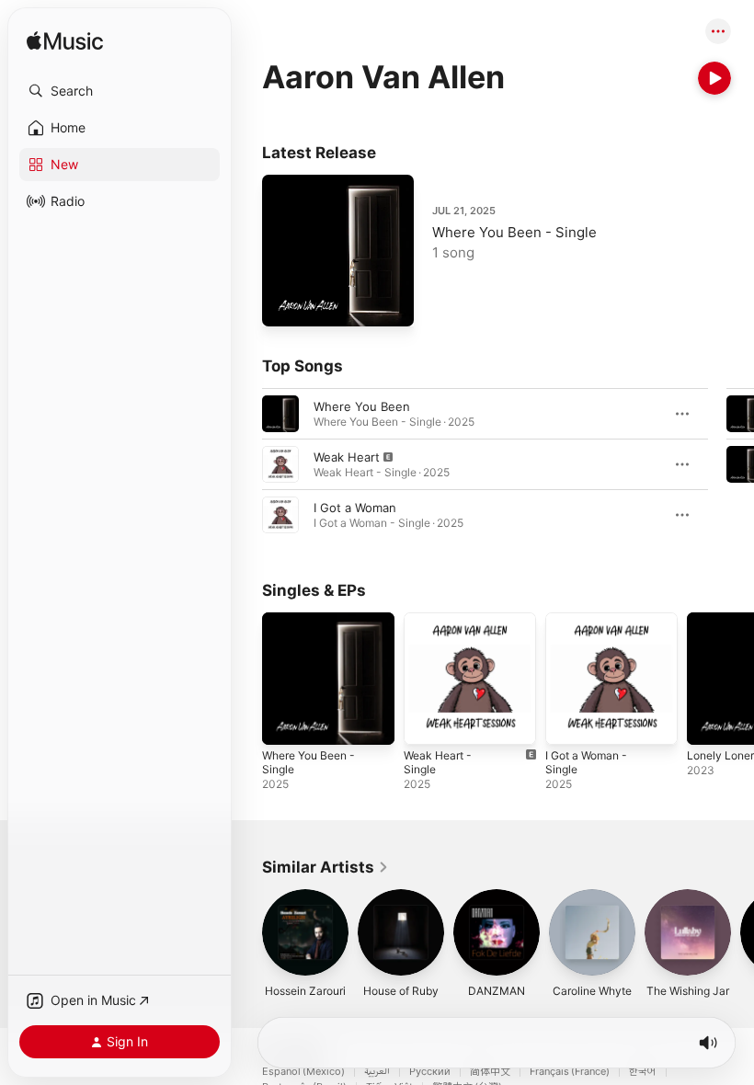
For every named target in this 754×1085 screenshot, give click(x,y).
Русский (430, 1072)
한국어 (643, 1072)
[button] (119, 91)
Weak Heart (347, 457)
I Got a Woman (355, 507)
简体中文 (490, 1072)
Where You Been (362, 406)
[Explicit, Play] (280, 464)
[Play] (714, 78)
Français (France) (570, 1072)
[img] (65, 41)
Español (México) (303, 1072)
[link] (325, 867)
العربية (377, 1072)
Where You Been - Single (514, 232)
